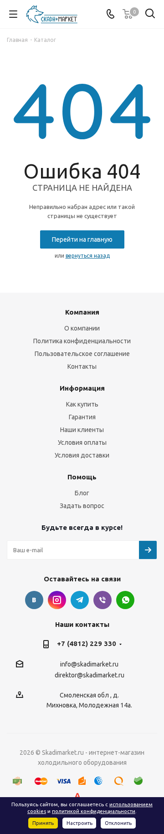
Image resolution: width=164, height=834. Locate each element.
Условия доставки (82, 455)
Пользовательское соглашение (82, 353)
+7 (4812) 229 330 (86, 643)
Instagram (57, 600)
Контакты (82, 366)
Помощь (82, 477)
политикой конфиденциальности (93, 811)
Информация (82, 388)
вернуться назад (88, 256)
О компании (82, 328)
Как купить (82, 404)
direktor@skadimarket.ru (89, 675)
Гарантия (82, 417)
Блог (82, 493)
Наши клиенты (82, 429)
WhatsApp (125, 600)
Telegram (80, 600)
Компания (82, 312)
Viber (102, 600)
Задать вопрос (82, 505)
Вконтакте (34, 600)
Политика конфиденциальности (82, 341)
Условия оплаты (82, 442)
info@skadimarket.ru (89, 664)
